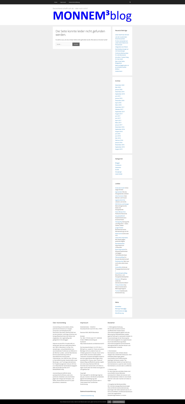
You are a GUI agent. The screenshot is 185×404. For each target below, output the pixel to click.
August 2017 (119, 114)
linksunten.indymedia (121, 237)
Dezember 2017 (119, 107)
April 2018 (118, 103)
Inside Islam (118, 71)
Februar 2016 (119, 140)
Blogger (117, 163)
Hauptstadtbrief (120, 216)
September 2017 (120, 111)
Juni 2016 (118, 136)
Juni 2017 (118, 118)
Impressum (63, 2)
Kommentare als (121, 311)
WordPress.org (119, 313)
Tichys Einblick (119, 285)
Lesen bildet (118, 174)
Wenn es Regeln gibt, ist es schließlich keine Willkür (122, 67)
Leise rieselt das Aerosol (122, 35)
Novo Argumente (120, 249)
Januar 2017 (118, 125)
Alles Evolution (119, 196)
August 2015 (119, 149)
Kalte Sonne (118, 233)
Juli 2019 (117, 96)
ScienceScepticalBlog (121, 273)
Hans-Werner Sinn (120, 212)
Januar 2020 (118, 89)
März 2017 (118, 122)
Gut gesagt (118, 172)
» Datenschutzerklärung (87, 395)
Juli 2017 (117, 116)
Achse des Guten (120, 188)
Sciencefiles (118, 267)
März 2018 (118, 105)
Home (55, 2)
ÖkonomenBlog (119, 257)
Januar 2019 (118, 98)
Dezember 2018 (119, 100)
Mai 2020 (118, 87)
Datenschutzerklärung (74, 2)
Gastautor (118, 167)
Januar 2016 (118, 142)
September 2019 (120, 94)
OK (109, 401)
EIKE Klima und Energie (122, 204)
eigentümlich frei (120, 200)
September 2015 (120, 147)
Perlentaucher (119, 261)
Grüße (117, 169)
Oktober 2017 (119, 109)
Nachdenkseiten (119, 243)
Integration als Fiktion (121, 47)
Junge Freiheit (119, 228)
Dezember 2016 (119, 127)
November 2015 (119, 145)
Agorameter (118, 192)
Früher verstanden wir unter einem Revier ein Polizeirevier (121, 43)
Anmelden (118, 306)
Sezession (118, 279)
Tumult (117, 291)
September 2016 (120, 129)
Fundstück (118, 165)
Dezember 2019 (119, 91)
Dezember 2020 (119, 85)
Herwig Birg (118, 222)
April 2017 (118, 120)
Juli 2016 (117, 134)
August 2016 (119, 131)
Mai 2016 (118, 138)
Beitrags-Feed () (120, 308)
